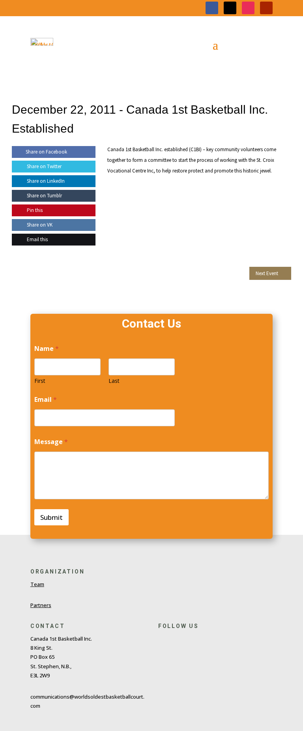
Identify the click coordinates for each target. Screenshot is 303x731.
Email (45, 399)
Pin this (34, 210)
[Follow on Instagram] (248, 8)
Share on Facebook (46, 151)
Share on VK (39, 224)
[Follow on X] (230, 8)
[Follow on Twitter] (178, 640)
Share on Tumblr (44, 195)
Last (114, 380)
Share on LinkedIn (45, 181)
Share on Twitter (44, 166)
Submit (51, 517)
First (39, 380)
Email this (37, 239)
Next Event (267, 273)
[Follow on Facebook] (212, 8)
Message (51, 442)
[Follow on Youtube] (266, 8)
